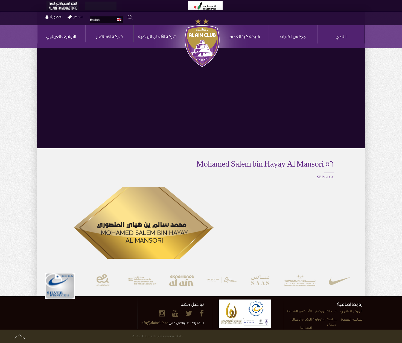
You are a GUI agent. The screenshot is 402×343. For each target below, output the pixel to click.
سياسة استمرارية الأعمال (325, 321)
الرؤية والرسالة (301, 319)
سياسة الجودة (351, 319)
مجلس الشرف (293, 36)
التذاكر (78, 17)
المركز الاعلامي (351, 311)
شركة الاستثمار (109, 36)
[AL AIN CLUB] (202, 43)
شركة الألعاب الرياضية (157, 36)
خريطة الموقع (326, 311)
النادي (341, 36)
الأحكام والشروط (299, 311)
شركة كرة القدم (245, 36)
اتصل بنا (306, 328)
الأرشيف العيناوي (61, 36)
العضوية (56, 17)
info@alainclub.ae (154, 323)
